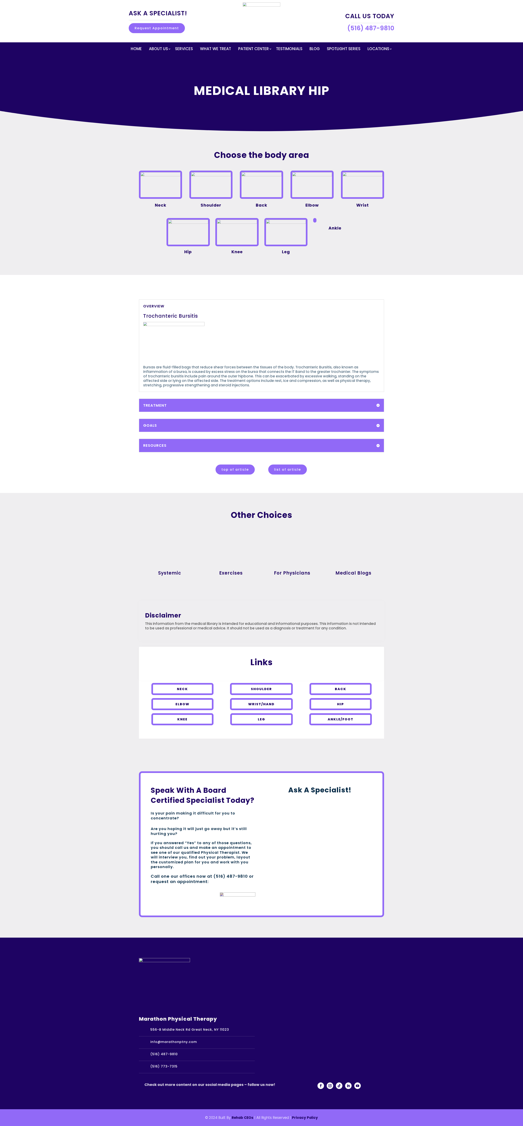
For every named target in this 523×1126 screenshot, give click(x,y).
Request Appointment (157, 28)
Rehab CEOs (242, 1117)
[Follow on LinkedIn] (348, 1085)
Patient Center (253, 49)
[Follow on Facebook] (320, 1085)
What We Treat (215, 49)
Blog (315, 49)
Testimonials (289, 49)
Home (136, 49)
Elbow (182, 704)
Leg (261, 719)
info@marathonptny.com (173, 1041)
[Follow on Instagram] (330, 1085)
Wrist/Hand (261, 704)
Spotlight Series (343, 49)
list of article (287, 469)
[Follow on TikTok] (339, 1085)
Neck (182, 689)
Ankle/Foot (340, 719)
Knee (182, 719)
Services (184, 49)
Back (340, 689)
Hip (340, 704)
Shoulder (261, 689)
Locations (378, 49)
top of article (235, 469)
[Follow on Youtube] (357, 1085)
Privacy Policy (305, 1117)
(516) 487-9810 (164, 1054)
